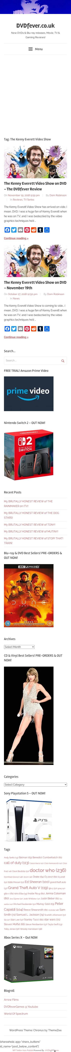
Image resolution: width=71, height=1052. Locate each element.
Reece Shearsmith (36, 909)
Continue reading (15, 238)
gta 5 (53, 888)
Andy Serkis (11, 857)
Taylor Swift (55, 924)
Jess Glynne (16, 899)
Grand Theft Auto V (28, 888)
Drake (38, 876)
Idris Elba (20, 893)
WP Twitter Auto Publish (23, 1050)
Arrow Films (11, 999)
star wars (52, 919)
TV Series (29, 199)
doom (28, 877)
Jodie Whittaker (31, 899)
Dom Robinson (58, 195)
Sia (7, 920)
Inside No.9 (36, 893)
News (16, 298)
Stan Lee (17, 919)
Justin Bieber (50, 898)
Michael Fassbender (25, 904)
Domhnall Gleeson (13, 877)
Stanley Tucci (34, 919)
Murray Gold (45, 903)
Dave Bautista (20, 871)
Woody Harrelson (31, 929)
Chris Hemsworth (53, 863)
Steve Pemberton (36, 924)
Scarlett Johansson (55, 915)
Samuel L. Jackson (30, 914)
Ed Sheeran (37, 882)
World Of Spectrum (16, 1013)
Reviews (17, 199)
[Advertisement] (35, 94)
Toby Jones (11, 929)
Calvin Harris (37, 863)
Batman (25, 857)
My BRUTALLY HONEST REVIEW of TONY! (29, 524)
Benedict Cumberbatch (47, 857)
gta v (9, 893)
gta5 (61, 888)
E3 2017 (51, 876)
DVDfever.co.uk (35, 25)
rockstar (53, 910)
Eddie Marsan (16, 882)
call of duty (16, 863)
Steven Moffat (14, 924)
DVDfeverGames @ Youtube (21, 1006)
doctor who (48, 870)
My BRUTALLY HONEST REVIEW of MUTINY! (31, 531)
